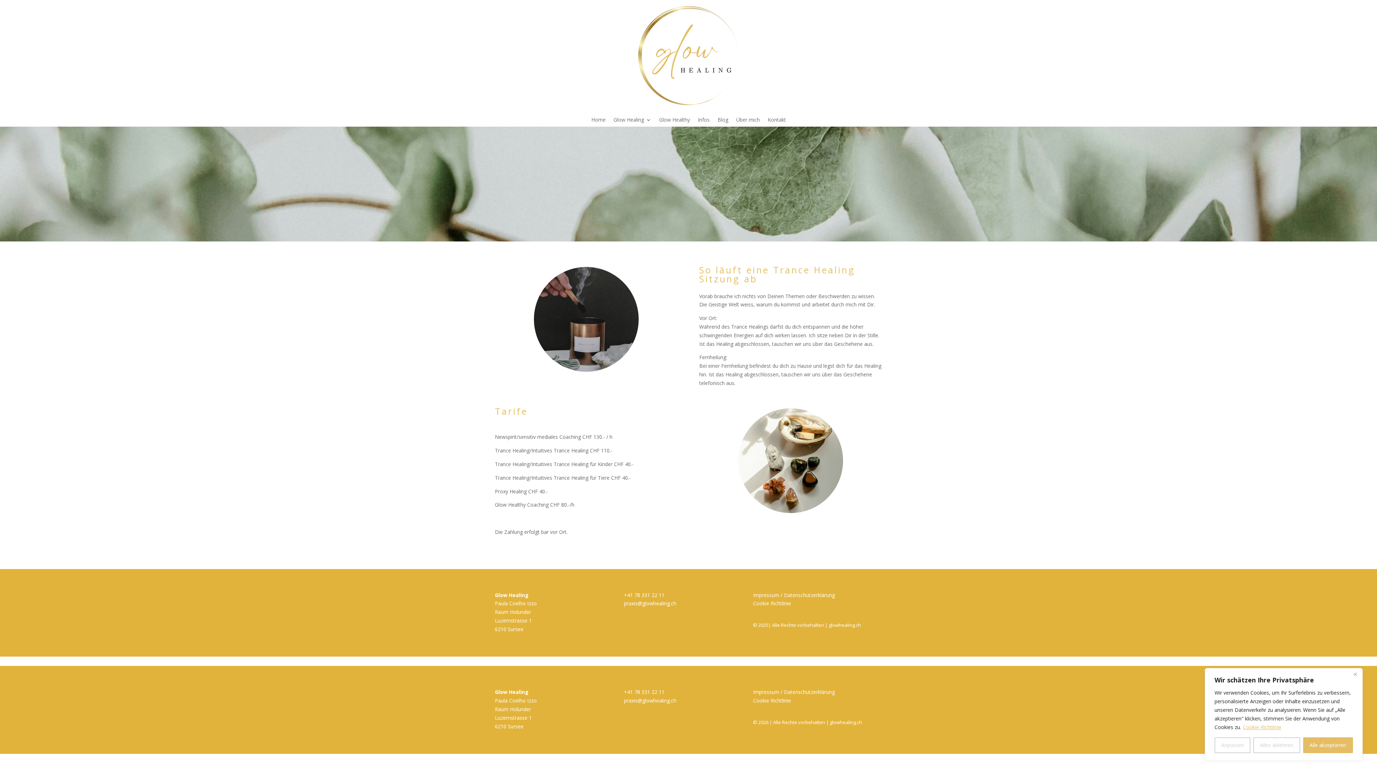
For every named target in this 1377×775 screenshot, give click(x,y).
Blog (723, 120)
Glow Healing (629, 120)
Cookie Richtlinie (772, 603)
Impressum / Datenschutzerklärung (794, 595)
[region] (1284, 714)
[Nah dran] (1355, 674)
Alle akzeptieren (1328, 745)
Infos (704, 120)
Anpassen (1232, 745)
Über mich (748, 120)
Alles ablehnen (1276, 745)
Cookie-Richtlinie (1262, 727)
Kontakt (777, 120)
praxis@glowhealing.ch (650, 603)
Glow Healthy (674, 120)
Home (598, 120)
